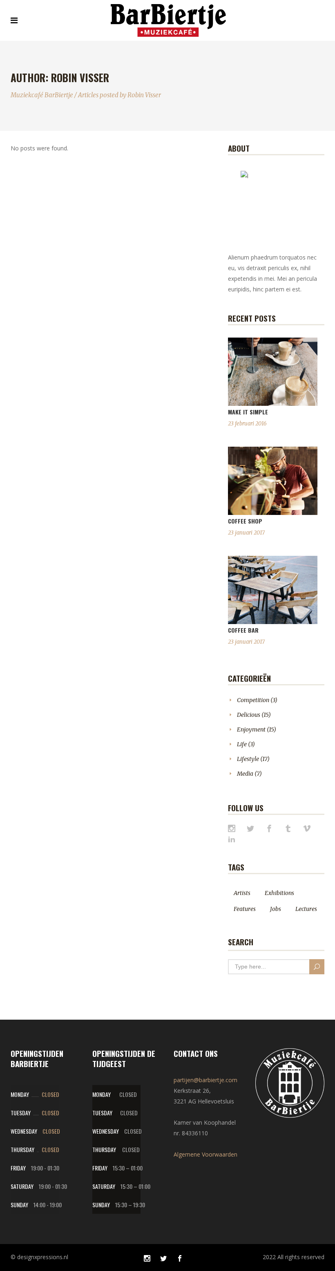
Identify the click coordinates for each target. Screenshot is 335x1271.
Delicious (248, 714)
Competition (253, 700)
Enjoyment (251, 729)
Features (245, 909)
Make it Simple (248, 411)
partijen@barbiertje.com (205, 1080)
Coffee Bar (243, 630)
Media (245, 773)
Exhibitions (279, 893)
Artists (242, 893)
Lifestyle (248, 759)
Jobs (275, 909)
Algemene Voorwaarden (205, 1154)
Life (242, 744)
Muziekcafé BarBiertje (42, 95)
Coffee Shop (245, 521)
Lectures (306, 909)
